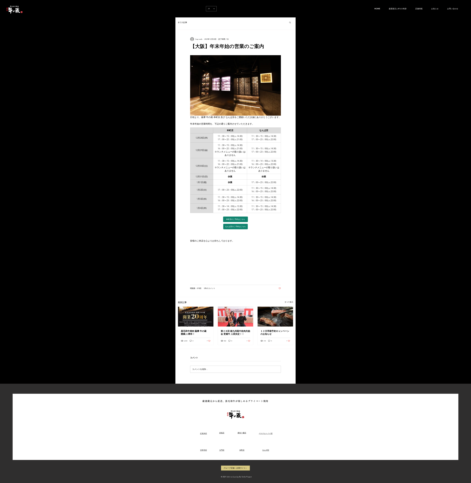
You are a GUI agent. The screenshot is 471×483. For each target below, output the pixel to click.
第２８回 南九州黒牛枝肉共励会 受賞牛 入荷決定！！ (235, 332)
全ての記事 (182, 22)
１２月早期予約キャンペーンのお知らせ (275, 332)
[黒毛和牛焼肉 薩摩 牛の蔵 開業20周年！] (195, 317)
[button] (290, 22)
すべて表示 (289, 302)
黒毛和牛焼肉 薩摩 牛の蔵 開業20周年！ (195, 332)
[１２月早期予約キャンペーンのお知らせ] (275, 317)
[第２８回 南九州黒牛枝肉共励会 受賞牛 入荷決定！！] (235, 317)
